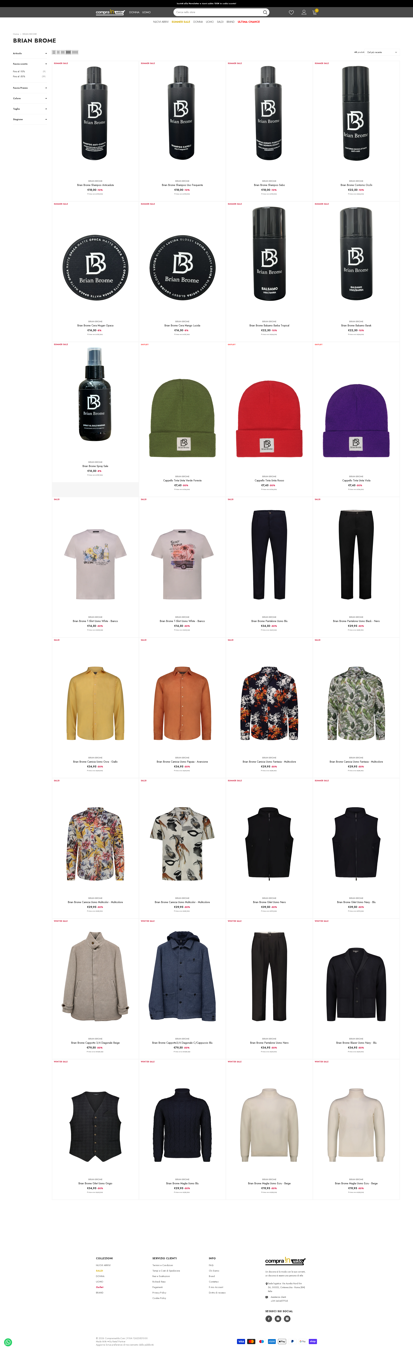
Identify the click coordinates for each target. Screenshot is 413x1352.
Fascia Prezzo (20, 87)
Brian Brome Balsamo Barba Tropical (269, 325)
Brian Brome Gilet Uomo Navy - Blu (356, 902)
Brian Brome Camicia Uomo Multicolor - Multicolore (95, 902)
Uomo (146, 12)
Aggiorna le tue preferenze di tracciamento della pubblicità (125, 1344)
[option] (206, 3)
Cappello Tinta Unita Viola (356, 480)
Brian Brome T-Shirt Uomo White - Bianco (95, 621)
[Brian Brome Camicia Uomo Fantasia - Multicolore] (269, 695)
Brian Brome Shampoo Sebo (269, 185)
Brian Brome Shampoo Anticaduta (95, 185)
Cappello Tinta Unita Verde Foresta (182, 480)
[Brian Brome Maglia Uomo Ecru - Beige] (269, 1117)
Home (16, 34)
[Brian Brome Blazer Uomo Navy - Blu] (356, 976)
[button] (54, 52)
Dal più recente (375, 52)
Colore (17, 98)
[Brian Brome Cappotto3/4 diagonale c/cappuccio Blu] (182, 976)
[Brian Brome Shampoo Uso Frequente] (182, 118)
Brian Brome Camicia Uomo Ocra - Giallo (95, 762)
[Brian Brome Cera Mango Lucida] (182, 259)
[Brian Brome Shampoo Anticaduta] (95, 118)
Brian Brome (95, 181)
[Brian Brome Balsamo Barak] (356, 259)
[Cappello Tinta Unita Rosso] (269, 407)
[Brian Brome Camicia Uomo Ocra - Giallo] (95, 695)
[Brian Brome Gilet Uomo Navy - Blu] (356, 836)
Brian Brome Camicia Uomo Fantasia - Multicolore (269, 762)
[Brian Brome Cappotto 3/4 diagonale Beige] (95, 976)
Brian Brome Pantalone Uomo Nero (269, 1043)
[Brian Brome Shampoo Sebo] (269, 118)
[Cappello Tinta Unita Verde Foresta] (182, 407)
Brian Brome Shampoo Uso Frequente (182, 185)
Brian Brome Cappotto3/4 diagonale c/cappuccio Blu (182, 1043)
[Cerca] (221, 12)
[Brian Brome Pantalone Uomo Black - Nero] (356, 554)
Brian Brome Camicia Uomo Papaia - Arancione (182, 762)
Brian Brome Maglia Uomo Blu (182, 1183)
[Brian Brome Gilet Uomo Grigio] (95, 1117)
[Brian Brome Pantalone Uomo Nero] (269, 976)
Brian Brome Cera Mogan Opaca (95, 325)
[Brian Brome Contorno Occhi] (356, 118)
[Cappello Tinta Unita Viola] (356, 407)
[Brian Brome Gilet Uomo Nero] (269, 836)
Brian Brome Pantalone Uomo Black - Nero (356, 621)
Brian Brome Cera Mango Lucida (182, 325)
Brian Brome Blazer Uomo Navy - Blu (356, 1043)
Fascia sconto (20, 63)
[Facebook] (268, 1318)
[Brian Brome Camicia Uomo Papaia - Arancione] (182, 695)
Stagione (18, 119)
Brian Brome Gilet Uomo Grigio (95, 1183)
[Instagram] (278, 1318)
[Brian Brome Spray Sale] (95, 399)
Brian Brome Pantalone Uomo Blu (269, 621)
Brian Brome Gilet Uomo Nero (269, 902)
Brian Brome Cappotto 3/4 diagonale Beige (95, 1043)
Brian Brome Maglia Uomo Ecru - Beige (269, 1183)
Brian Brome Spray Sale (95, 466)
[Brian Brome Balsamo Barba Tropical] (269, 259)
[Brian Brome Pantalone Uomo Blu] (269, 554)
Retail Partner (119, 1341)
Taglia (16, 108)
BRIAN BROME (30, 34)
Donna (134, 12)
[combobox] (217, 12)
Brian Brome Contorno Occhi (356, 185)
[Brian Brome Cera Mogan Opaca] (95, 259)
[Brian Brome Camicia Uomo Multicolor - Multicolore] (95, 836)
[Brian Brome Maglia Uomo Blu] (182, 1117)
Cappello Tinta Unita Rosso (269, 480)
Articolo (17, 53)
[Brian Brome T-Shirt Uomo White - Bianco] (95, 554)
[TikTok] (287, 1318)
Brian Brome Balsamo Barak (356, 325)
